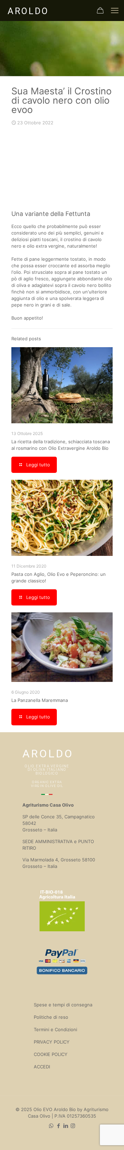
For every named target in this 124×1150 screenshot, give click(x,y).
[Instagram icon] (72, 1125)
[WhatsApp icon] (51, 1125)
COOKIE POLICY (51, 1054)
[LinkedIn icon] (65, 1125)
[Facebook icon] (58, 1125)
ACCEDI (42, 1066)
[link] (62, 167)
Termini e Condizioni (55, 1029)
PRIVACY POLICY (52, 1042)
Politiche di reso (51, 1017)
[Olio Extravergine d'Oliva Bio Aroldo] (27, 10)
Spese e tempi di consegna (63, 1004)
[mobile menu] (115, 10)
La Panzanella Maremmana (39, 700)
